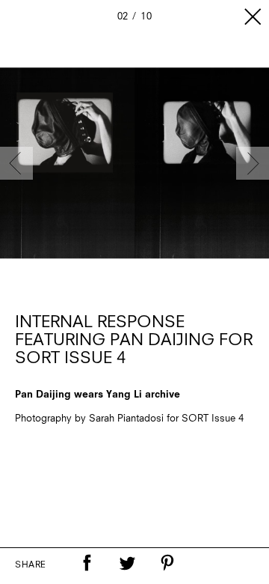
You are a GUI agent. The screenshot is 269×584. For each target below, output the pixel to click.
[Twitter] (127, 563)
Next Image (252, 163)
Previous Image (16, 163)
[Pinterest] (167, 563)
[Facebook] (86, 563)
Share (30, 565)
